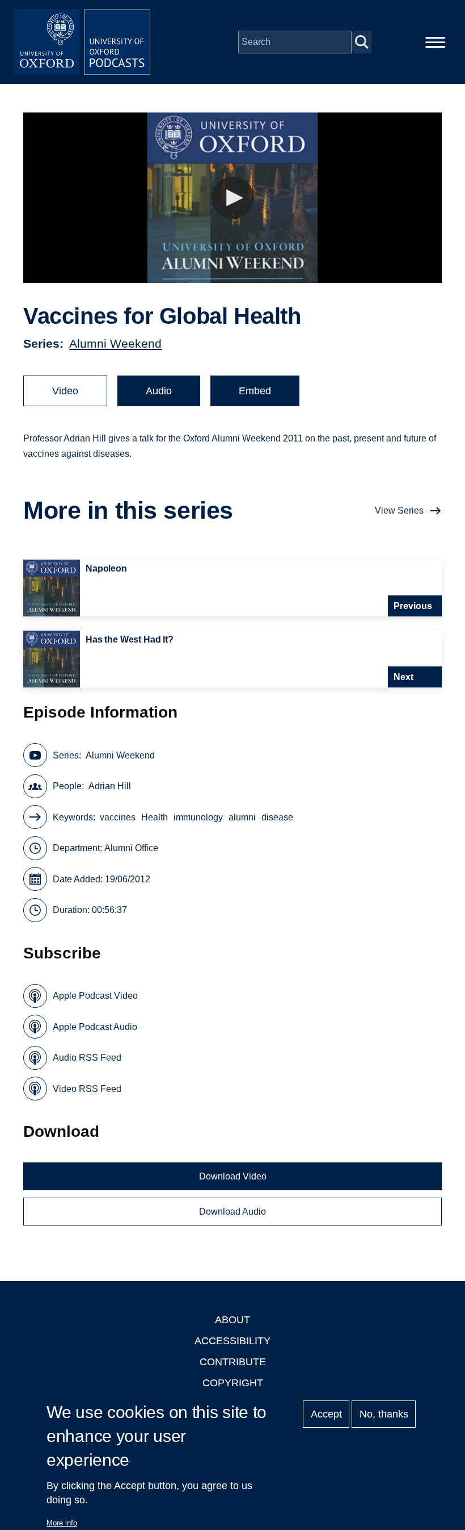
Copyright (232, 1383)
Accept (326, 1414)
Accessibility (232, 1340)
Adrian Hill (109, 786)
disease (277, 817)
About (232, 1319)
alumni (242, 817)
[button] (233, 198)
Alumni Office (131, 848)
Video (65, 391)
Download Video (233, 1176)
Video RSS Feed (87, 1089)
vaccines (118, 817)
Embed (255, 391)
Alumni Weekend (115, 343)
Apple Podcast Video (95, 995)
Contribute (233, 1362)
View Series (399, 510)
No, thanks (384, 1414)
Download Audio (232, 1211)
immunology (198, 817)
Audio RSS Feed (87, 1057)
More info (61, 1523)
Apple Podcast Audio (95, 1027)
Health (154, 817)
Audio (159, 391)
